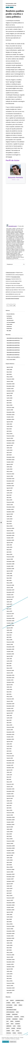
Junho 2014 (9, 689)
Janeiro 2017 (10, 616)
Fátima (22, 1016)
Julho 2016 (9, 630)
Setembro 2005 (10, 938)
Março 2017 (9, 611)
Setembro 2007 (10, 881)
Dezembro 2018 (10, 561)
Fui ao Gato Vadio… (11, 359)
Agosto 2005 (10, 940)
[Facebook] (8, 305)
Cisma (15, 1005)
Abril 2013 (9, 722)
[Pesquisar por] (24, 264)
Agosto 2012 (10, 741)
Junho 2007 (9, 888)
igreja (11, 1021)
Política (20, 1033)
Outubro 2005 (10, 935)
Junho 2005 (9, 945)
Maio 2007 (9, 890)
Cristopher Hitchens (11, 1009)
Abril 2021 (9, 497)
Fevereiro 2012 (10, 755)
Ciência (20, 1005)
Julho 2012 (9, 743)
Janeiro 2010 (10, 815)
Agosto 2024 (10, 421)
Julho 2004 (9, 971)
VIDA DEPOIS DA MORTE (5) (13, 345)
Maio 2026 (9, 372)
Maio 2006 (9, 919)
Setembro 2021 (10, 485)
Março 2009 (9, 838)
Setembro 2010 (10, 796)
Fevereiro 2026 (10, 379)
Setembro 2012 (10, 739)
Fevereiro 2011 (10, 784)
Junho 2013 (9, 717)
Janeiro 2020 (10, 530)
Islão (7, 1023)
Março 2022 (9, 471)
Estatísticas (9, 1016)
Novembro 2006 (10, 905)
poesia (14, 1033)
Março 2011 (9, 781)
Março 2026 (9, 376)
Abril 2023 (9, 454)
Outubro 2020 (10, 509)
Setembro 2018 (10, 568)
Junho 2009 (9, 831)
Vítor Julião (9, 330)
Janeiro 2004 (10, 985)
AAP (7, 1000)
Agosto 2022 (10, 464)
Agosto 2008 (10, 855)
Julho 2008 (9, 857)
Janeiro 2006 (10, 928)
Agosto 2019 (10, 542)
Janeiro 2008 (10, 871)
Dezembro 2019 (10, 533)
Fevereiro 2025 (10, 407)
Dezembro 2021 (10, 478)
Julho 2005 (9, 943)
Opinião (8, 1030)
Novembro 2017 (10, 592)
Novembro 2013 (10, 706)
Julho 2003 (9, 992)
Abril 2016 (9, 637)
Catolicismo (9, 1005)
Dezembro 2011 (10, 760)
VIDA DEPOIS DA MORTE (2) (13, 352)
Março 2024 (9, 433)
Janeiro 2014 (10, 701)
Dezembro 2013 (10, 703)
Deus (17, 1012)
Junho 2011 (9, 774)
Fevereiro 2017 (10, 613)
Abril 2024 (9, 431)
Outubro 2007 (10, 879)
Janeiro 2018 (10, 587)
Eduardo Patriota (15, 177)
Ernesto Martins (11, 314)
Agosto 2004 (10, 969)
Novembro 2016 (10, 620)
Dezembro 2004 (11, 959)
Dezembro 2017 (10, 589)
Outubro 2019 (10, 537)
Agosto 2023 (10, 445)
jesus (12, 1023)
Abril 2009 (9, 836)
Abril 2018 (9, 580)
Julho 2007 (9, 886)
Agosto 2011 (9, 770)
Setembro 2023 (10, 443)
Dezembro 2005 (10, 931)
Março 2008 (9, 867)
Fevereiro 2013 (10, 727)
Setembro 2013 (10, 710)
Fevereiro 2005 (10, 954)
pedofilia (8, 1033)
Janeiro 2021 (10, 504)
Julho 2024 (9, 424)
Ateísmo (7, 7)
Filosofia (16, 1016)
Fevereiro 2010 (10, 812)
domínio (8, 1014)
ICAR (7, 1021)
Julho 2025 (9, 395)
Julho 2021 (9, 490)
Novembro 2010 (10, 791)
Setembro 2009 (10, 824)
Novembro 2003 (10, 990)
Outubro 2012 (10, 736)
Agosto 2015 (9, 656)
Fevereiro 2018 (10, 585)
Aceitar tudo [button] (5, 1041)
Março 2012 (9, 753)
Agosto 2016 (10, 627)
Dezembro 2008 (11, 845)
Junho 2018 (9, 575)
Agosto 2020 (10, 514)
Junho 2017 (9, 604)
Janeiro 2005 (10, 957)
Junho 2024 (9, 426)
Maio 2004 (9, 976)
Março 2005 (9, 952)
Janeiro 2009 (10, 843)
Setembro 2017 (10, 597)
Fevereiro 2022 (10, 473)
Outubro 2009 (10, 822)
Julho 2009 (9, 829)
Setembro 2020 (10, 511)
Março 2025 (9, 405)
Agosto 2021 (10, 488)
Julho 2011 (9, 772)
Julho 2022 (9, 466)
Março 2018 (9, 582)
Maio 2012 (9, 748)
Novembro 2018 (10, 563)
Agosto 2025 (10, 393)
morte (7, 1028)
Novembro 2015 (10, 649)
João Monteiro (9, 318)
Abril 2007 (9, 893)
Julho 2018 (9, 573)
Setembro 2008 (10, 852)
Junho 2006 (9, 916)
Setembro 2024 (10, 419)
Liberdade (8, 1026)
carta (18, 1002)
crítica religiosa (10, 1012)
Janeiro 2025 (10, 409)
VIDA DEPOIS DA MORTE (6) (13, 342)
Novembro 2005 (10, 933)
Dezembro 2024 (11, 412)
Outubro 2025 (10, 388)
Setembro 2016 (10, 625)
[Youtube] (14, 305)
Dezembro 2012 (10, 732)
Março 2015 (9, 668)
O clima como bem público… (13, 357)
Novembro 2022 (10, 459)
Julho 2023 (9, 447)
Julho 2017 (9, 601)
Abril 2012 (9, 751)
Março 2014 (9, 696)
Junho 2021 (9, 492)
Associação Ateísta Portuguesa (12, 298)
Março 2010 (9, 810)
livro (14, 1026)
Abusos (12, 1000)
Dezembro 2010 (10, 788)
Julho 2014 (9, 687)
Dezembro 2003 (11, 988)
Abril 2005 (9, 950)
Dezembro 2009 (11, 817)
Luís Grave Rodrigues (11, 322)
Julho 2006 (9, 914)
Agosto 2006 (10, 912)
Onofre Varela (9, 324)
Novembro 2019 (10, 535)
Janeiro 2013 (10, 729)
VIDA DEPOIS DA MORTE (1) (13, 354)
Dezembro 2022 (10, 457)
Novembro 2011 (10, 762)
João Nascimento (10, 320)
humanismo (14, 1019)
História (8, 1019)
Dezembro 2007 (11, 874)
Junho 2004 (9, 973)
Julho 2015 (9, 658)
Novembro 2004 (11, 961)
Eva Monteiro (9, 316)
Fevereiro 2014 (10, 698)
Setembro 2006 (10, 909)
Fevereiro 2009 (10, 841)
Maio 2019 (9, 549)
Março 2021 (9, 499)
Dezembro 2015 (10, 646)
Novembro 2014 (10, 677)
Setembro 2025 (10, 390)
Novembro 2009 (10, 819)
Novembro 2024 (10, 414)
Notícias (19, 1028)
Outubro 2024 (10, 417)
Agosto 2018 (10, 571)
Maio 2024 (9, 428)
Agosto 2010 (10, 798)
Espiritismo (14, 1014)
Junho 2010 (9, 803)
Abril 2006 (9, 921)
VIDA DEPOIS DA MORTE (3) (13, 350)
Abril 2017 (9, 608)
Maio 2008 (9, 862)
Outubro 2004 (10, 964)
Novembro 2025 (10, 386)
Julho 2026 (9, 369)
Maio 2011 (9, 777)
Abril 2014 (9, 694)
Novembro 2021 (10, 481)
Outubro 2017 (10, 594)
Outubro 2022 (10, 462)
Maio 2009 (9, 833)
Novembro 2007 (10, 876)
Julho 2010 (9, 800)
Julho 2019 (9, 544)
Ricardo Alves (9, 328)
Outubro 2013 (10, 708)
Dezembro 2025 (10, 383)
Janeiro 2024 (10, 438)
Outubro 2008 (10, 850)
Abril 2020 (9, 523)
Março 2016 (9, 639)
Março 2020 (9, 526)
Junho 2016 (9, 632)
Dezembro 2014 (10, 675)
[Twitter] (11, 305)
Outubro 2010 (10, 793)
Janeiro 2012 (10, 758)
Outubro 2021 (10, 483)
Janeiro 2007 (10, 900)
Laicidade (11, 7)
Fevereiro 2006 (10, 926)
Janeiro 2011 (10, 786)
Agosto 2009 (10, 826)
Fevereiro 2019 (10, 556)
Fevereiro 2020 (10, 528)
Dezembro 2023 (10, 440)
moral (19, 1026)
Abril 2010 (9, 807)
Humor (21, 1019)
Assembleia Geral (20, 1000)
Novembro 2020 (10, 507)
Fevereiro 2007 (10, 897)
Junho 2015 (9, 661)
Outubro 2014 (10, 680)
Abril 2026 (9, 374)
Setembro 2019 (10, 540)
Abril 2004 (9, 978)
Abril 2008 (9, 864)
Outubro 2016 (10, 623)
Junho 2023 (9, 450)
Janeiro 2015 (10, 672)
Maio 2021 (9, 495)
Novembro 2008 (11, 848)
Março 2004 (9, 980)
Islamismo (17, 1021)
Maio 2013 (9, 720)
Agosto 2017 (10, 599)
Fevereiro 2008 (10, 869)
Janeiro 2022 (10, 476)
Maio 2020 (9, 521)
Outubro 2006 (10, 907)
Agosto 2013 (10, 713)
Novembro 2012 (10, 734)
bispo (13, 1002)
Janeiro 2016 (10, 644)
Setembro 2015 (10, 653)
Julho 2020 (9, 516)
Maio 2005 (9, 947)
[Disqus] (15, 204)
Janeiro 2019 (10, 559)
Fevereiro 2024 (10, 436)
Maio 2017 (9, 606)
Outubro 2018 (10, 566)
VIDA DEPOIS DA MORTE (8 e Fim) (14, 338)
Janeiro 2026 (10, 381)
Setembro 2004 (10, 966)
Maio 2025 (9, 400)
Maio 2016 (9, 635)
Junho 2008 (9, 860)
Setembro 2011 (10, 767)
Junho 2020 (9, 518)
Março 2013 (9, 725)
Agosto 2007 (10, 883)
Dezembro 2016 (10, 618)
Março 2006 (9, 924)
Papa (13, 1030)
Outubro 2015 (10, 651)
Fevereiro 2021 (10, 502)
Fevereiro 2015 (10, 670)
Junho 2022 (9, 469)
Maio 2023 (9, 452)
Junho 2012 (9, 746)
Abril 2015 (9, 665)
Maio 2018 (9, 578)
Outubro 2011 (10, 765)
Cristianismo (9, 1007)
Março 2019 (9, 554)
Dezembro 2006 (11, 902)
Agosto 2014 (10, 684)
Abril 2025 (9, 402)
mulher (13, 1028)
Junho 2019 (9, 547)
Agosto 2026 (10, 367)
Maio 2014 (9, 691)
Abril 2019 (9, 552)
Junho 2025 (9, 398)
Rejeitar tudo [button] (13, 1041)
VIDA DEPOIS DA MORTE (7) (13, 340)
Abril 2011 (9, 779)
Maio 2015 (9, 663)
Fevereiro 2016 (10, 642)
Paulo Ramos (9, 326)
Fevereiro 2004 (10, 983)
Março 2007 (9, 895)
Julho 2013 (9, 715)
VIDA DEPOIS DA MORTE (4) (13, 347)
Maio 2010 (9, 805)
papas (17, 1030)
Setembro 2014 (10, 682)
